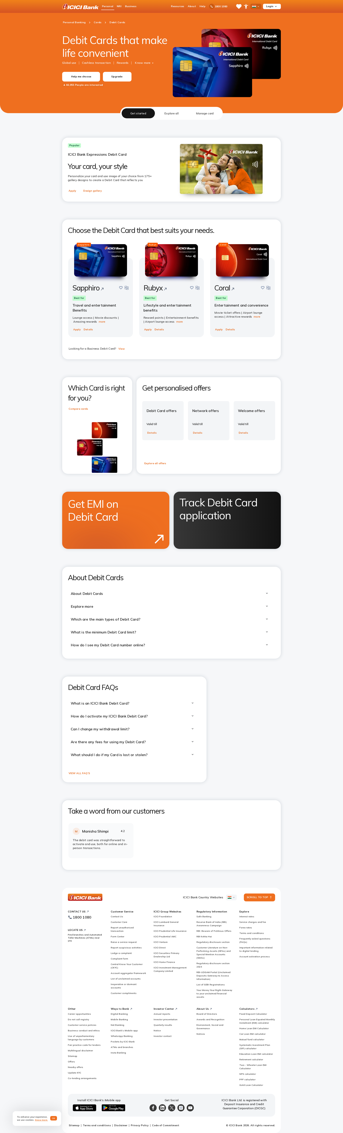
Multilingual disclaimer (80, 1050)
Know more (142, 63)
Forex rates (245, 927)
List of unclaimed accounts (126, 978)
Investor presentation (166, 1019)
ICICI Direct (160, 947)
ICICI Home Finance (164, 962)
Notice (157, 1030)
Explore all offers (155, 463)
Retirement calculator (251, 1059)
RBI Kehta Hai (204, 936)
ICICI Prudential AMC (165, 936)
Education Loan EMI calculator (256, 1054)
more (102, 321)
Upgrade (116, 76)
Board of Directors (207, 1014)
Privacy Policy (140, 1125)
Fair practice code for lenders (84, 1045)
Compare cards (78, 408)
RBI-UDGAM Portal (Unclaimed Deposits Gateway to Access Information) (214, 975)
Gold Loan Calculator (251, 1085)
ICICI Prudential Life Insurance (170, 931)
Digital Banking (119, 1014)
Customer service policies (82, 1025)
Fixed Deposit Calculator (253, 1014)
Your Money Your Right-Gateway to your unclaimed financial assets (214, 993)
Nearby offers (75, 1067)
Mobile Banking (119, 1019)
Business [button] (130, 6)
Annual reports (162, 1014)
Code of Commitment (165, 1125)
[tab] (138, 113)
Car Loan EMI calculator (252, 1034)
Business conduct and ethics (84, 1030)
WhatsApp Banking (122, 1036)
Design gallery (92, 190)
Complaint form (119, 958)
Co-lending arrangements (82, 1078)
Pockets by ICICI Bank (123, 1041)
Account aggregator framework (128, 973)
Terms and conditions (251, 933)
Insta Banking (118, 1052)
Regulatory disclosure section (213, 942)
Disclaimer (121, 1125)
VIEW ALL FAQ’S (79, 773)
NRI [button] (119, 6)
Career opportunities (79, 1014)
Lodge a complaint (121, 953)
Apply (72, 190)
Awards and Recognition (210, 1019)
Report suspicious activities (126, 947)
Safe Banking (204, 916)
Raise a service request (124, 942)
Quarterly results (163, 1025)
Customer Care (119, 922)
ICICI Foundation (163, 916)
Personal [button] (107, 6)
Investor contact (163, 1036)
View (121, 348)
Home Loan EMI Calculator (254, 1028)
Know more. (41, 1120)
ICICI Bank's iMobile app (124, 1030)
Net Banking (117, 1025)
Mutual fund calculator (251, 1039)
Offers (71, 1061)
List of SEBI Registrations (211, 984)
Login (269, 6)
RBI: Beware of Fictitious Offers (214, 931)
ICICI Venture (161, 942)
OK (53, 1118)
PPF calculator (247, 1079)
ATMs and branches (122, 1047)
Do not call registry (78, 1019)
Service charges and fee (252, 922)
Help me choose (81, 76)
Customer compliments (123, 993)
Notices (201, 1034)
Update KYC (74, 1072)
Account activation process (254, 956)
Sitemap (72, 1056)
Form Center (117, 936)
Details (88, 329)
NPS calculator (247, 1074)
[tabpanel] (171, 495)
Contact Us (117, 916)
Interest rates (246, 916)
